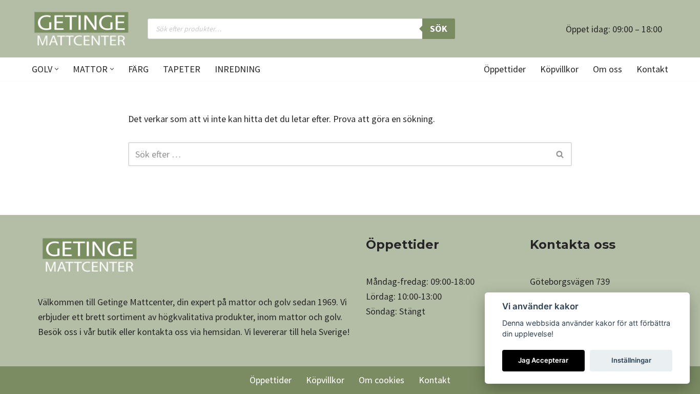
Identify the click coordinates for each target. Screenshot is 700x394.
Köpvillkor (559, 69)
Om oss (607, 69)
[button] (56, 69)
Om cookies (381, 380)
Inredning (237, 69)
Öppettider (505, 69)
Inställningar (631, 360)
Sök (438, 28)
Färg (138, 69)
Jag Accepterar (543, 360)
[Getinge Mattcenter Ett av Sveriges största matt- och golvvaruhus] (81, 28)
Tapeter (181, 69)
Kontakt (652, 69)
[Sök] (560, 154)
